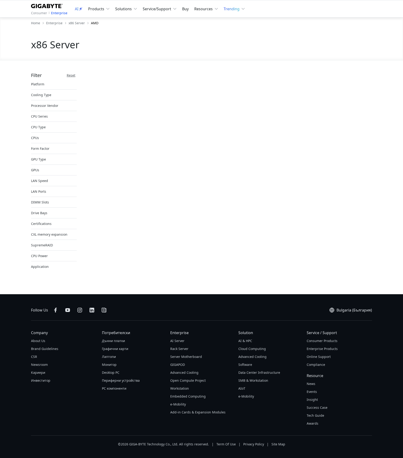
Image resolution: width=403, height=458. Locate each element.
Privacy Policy (253, 444)
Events (312, 391)
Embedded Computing (188, 396)
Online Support (319, 356)
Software (245, 364)
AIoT (241, 388)
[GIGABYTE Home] (48, 5)
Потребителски (116, 332)
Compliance (316, 364)
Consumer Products (322, 341)
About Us (38, 341)
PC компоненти (114, 388)
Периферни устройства (121, 380)
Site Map (278, 444)
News (311, 383)
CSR (34, 356)
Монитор (109, 364)
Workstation (179, 388)
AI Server (177, 341)
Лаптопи (109, 356)
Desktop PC (110, 372)
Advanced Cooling (184, 372)
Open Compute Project (188, 380)
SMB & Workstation (253, 380)
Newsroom (39, 364)
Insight (312, 399)
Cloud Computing (252, 348)
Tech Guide (315, 415)
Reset (71, 75)
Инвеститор (40, 380)
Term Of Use (226, 444)
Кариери (38, 372)
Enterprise (59, 13)
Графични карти (115, 348)
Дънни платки (113, 341)
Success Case (317, 407)
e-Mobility (178, 404)
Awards (312, 423)
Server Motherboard (186, 356)
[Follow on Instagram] (79, 310)
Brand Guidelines (44, 348)
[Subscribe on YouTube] (67, 310)
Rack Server (179, 348)
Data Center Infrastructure (259, 372)
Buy (185, 8)
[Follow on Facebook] (55, 310)
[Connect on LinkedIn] (92, 310)
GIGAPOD (177, 364)
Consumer (39, 13)
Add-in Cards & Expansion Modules (198, 412)
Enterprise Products (322, 348)
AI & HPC (245, 341)
